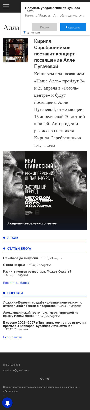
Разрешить (75, 25)
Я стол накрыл (14, 265)
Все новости (12, 337)
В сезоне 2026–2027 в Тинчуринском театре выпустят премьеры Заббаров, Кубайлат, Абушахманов (44, 324)
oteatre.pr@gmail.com (16, 370)
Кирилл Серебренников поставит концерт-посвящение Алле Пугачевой (55, 53)
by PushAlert (33, 29)
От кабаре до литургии (20, 258)
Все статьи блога (16, 283)
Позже (54, 25)
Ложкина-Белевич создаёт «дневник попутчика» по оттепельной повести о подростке (42, 304)
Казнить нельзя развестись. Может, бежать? (37, 271)
